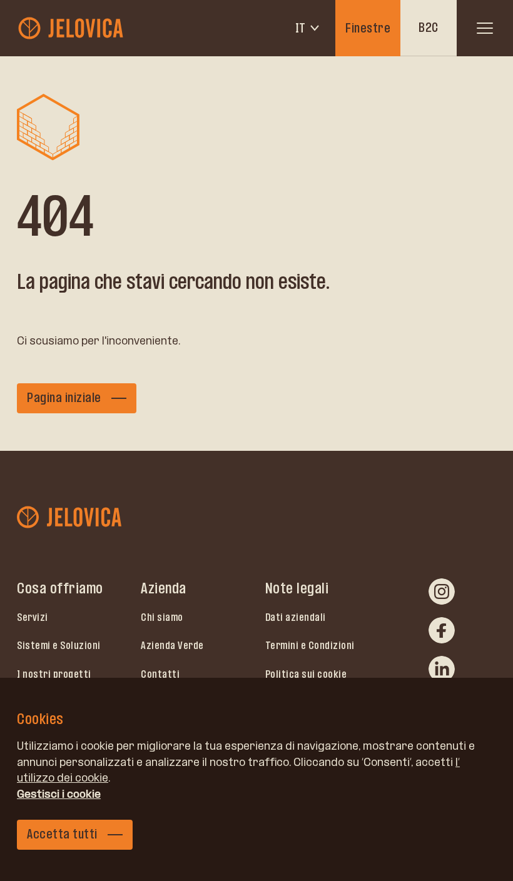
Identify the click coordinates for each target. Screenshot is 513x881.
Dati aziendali (295, 617)
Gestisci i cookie (59, 794)
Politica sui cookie (306, 674)
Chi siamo (162, 617)
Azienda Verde (172, 645)
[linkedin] (442, 669)
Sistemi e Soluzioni (59, 645)
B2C (429, 27)
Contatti (160, 674)
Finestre (367, 28)
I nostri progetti (54, 674)
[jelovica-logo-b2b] (72, 28)
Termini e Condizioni (310, 645)
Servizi (32, 617)
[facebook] (442, 630)
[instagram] (442, 591)
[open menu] (485, 28)
